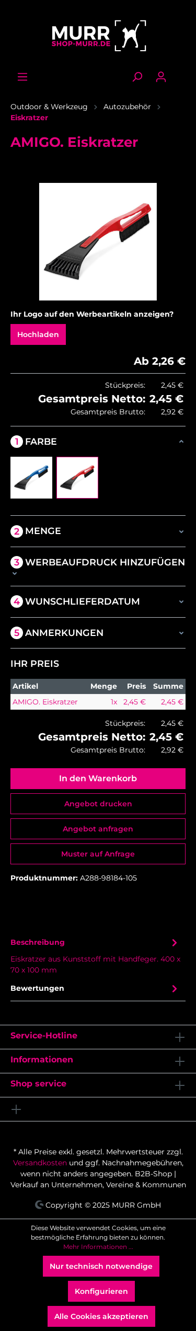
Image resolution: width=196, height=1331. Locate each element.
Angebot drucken (98, 803)
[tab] (95, 955)
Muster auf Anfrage (98, 854)
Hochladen (38, 334)
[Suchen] (137, 77)
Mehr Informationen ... (98, 1247)
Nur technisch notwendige (101, 1266)
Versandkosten (40, 1162)
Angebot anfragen (98, 829)
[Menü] (22, 77)
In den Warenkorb (98, 778)
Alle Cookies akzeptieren (101, 1316)
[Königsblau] (31, 478)
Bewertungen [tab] (37, 988)
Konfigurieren (101, 1291)
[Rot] (77, 478)
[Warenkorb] (179, 73)
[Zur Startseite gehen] (98, 36)
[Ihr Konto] (161, 77)
